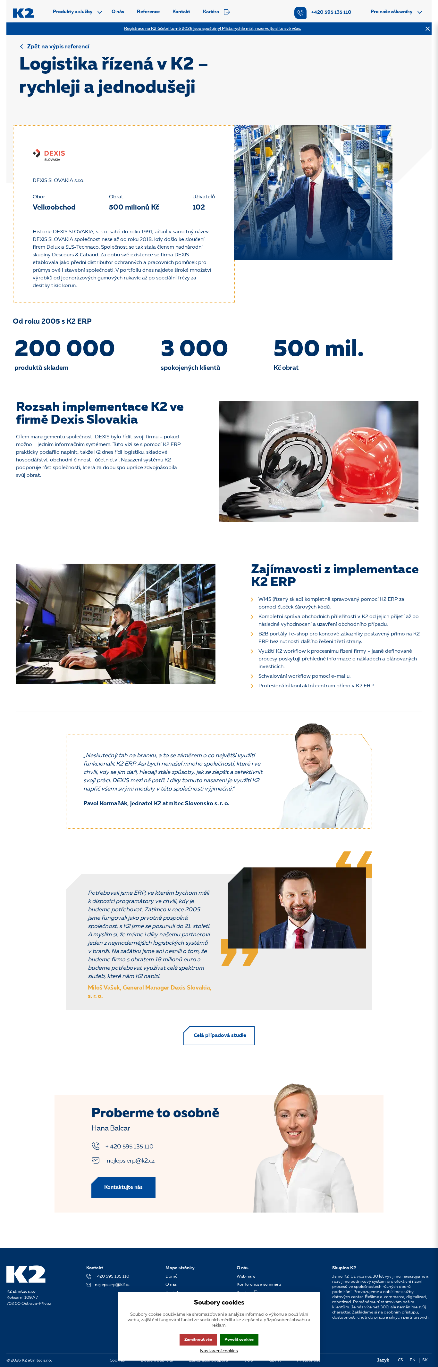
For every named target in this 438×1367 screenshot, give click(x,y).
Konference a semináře (259, 1284)
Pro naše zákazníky (391, 12)
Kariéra (211, 12)
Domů (171, 1276)
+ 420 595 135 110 (129, 1147)
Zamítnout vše (198, 1340)
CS (400, 1360)
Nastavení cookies (219, 1351)
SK (425, 1360)
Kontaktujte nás (123, 1187)
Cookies (117, 1360)
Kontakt (181, 12)
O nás (118, 12)
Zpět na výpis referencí (58, 47)
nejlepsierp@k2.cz (130, 1161)
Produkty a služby (72, 12)
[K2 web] (23, 13)
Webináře (246, 1276)
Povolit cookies (239, 1340)
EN (413, 1360)
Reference (148, 12)
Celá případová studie (220, 1035)
